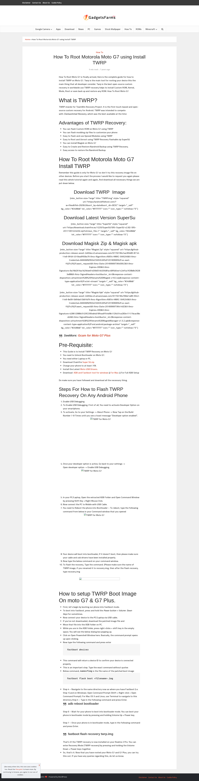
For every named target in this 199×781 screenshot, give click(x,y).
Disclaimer (26, 2)
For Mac (114, 372)
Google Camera (42, 29)
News (81, 29)
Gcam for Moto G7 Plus (94, 335)
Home (27, 39)
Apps (58, 29)
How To (128, 29)
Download (69, 29)
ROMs (138, 29)
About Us (46, 2)
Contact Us (36, 2)
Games (97, 29)
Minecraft (150, 29)
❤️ (46, 776)
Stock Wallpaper (112, 29)
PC (89, 29)
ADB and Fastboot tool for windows (91, 372)
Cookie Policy (56, 2)
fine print (19, 769)
